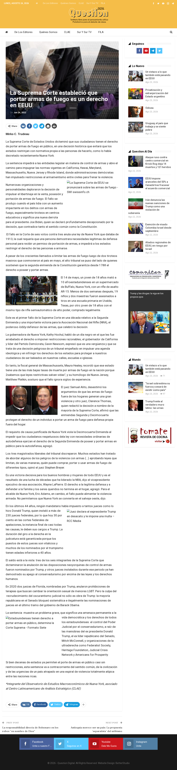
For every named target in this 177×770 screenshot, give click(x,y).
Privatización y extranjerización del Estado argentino (156, 93)
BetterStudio (123, 763)
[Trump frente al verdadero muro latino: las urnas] (135, 405)
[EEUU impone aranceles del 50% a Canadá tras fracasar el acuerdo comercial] (135, 182)
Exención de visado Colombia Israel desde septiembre (158, 227)
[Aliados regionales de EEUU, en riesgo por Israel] (135, 246)
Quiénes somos (68, 3)
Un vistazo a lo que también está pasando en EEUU (157, 75)
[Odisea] (135, 111)
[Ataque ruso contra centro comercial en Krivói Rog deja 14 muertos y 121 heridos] (135, 161)
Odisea (149, 108)
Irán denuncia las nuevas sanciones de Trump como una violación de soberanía (148, 206)
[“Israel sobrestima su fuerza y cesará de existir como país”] (135, 387)
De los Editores (50, 3)
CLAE (81, 3)
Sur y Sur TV (92, 3)
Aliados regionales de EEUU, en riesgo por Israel (158, 245)
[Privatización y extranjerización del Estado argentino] (135, 93)
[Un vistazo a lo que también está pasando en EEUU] (135, 75)
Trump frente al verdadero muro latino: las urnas (154, 404)
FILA (103, 3)
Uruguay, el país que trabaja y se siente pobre (156, 126)
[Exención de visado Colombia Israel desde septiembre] (135, 228)
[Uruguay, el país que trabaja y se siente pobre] (135, 127)
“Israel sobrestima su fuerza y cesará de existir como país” (157, 386)
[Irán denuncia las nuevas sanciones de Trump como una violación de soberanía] (135, 203)
